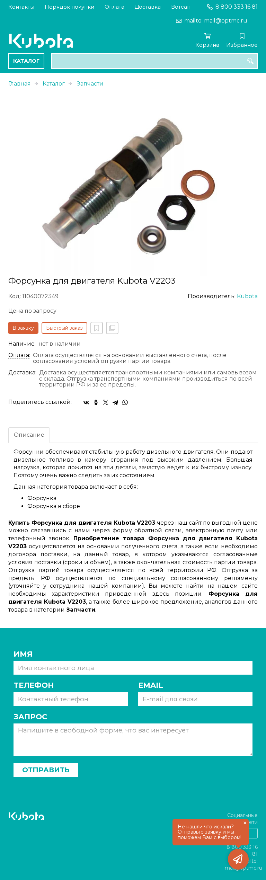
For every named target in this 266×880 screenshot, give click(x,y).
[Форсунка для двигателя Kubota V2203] (133, 185)
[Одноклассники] (96, 402)
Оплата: (19, 355)
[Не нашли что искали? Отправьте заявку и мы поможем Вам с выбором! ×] (238, 859)
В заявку (23, 328)
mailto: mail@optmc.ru (215, 20)
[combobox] (154, 61)
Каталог (26, 60)
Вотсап (180, 6)
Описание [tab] (29, 435)
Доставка (148, 6)
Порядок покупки (69, 6)
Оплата (114, 6)
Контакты (21, 6)
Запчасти (90, 83)
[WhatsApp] (125, 402)
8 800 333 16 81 (236, 6)
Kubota (247, 296)
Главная (19, 83)
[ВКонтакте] (86, 402)
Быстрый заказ (64, 328)
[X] (105, 402)
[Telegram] (115, 402)
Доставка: (22, 373)
